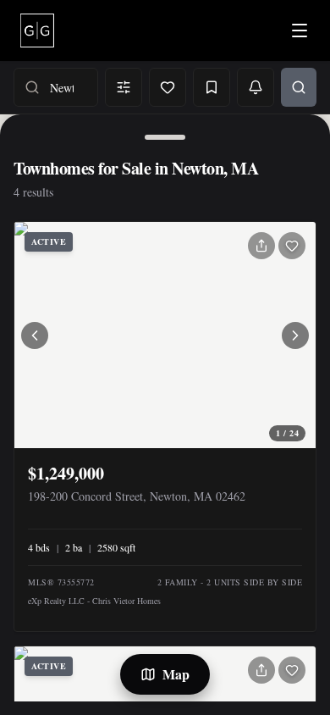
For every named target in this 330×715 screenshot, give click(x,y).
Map (176, 674)
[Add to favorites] (291, 245)
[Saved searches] (211, 87)
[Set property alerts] (255, 87)
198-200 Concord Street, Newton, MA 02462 (136, 496)
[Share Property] (261, 245)
